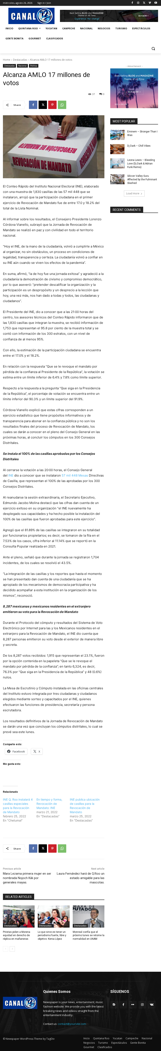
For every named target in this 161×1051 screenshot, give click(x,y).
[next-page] (12, 949)
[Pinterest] (52, 105)
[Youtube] (155, 3)
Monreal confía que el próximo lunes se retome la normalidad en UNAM (88, 936)
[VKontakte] (151, 1004)
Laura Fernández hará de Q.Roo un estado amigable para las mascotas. (80, 878)
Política (33, 65)
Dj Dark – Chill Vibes (139, 145)
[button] (153, 49)
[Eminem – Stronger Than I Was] (117, 135)
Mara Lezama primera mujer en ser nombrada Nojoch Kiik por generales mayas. (27, 878)
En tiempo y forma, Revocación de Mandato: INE (49, 804)
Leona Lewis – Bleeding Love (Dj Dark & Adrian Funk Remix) (141, 164)
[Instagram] (138, 3)
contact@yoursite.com (72, 1024)
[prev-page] (5, 949)
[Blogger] (114, 1004)
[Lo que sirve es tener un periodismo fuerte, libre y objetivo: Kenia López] (53, 916)
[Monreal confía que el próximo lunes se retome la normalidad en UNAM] (88, 916)
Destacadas (20, 60)
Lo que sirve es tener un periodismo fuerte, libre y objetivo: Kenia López (52, 936)
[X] (144, 3)
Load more (132, 193)
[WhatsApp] (62, 105)
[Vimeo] (149, 3)
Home (6, 60)
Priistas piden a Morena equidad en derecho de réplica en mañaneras (16, 936)
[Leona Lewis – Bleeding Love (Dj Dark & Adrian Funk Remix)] (117, 163)
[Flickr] (132, 1004)
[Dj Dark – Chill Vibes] (117, 149)
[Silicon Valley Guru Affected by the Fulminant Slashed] (117, 179)
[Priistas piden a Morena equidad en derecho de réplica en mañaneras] (19, 916)
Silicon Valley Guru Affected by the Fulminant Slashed (142, 179)
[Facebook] (132, 3)
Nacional (22, 65)
